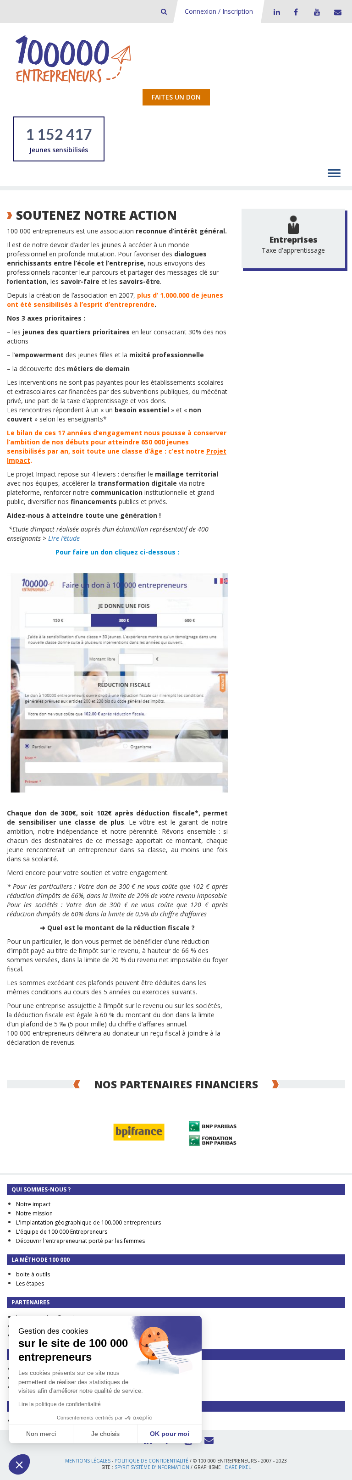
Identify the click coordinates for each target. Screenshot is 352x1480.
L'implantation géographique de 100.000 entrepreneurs (88, 1222)
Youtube (316, 12)
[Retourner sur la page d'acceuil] (73, 58)
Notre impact (33, 1204)
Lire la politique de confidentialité (59, 1404)
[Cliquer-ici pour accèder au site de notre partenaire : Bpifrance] (139, 1132)
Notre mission (34, 1213)
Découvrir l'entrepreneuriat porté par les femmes (80, 1241)
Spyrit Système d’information (152, 1467)
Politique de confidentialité (151, 1461)
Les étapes (30, 1283)
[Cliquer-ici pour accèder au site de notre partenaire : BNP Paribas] (213, 1132)
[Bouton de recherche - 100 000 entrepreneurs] (164, 11)
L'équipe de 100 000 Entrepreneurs (61, 1232)
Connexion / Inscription (219, 11)
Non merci (41, 1433)
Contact (336, 12)
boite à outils (33, 1274)
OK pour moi (169, 1433)
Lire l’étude (64, 538)
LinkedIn (275, 12)
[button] (19, 1464)
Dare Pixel (238, 1467)
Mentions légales (87, 1461)
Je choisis (105, 1433)
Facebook (295, 12)
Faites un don (176, 97)
